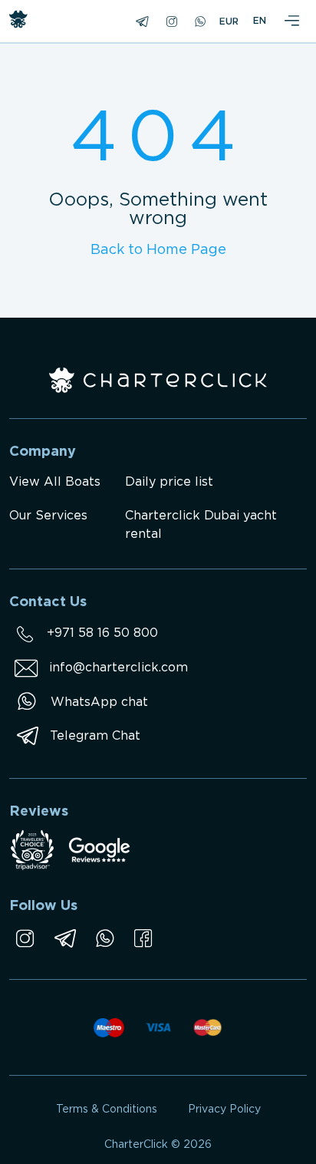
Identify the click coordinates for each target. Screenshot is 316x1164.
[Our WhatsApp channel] (105, 938)
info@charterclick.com (118, 668)
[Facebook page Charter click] (143, 938)
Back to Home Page (158, 250)
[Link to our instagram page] (25, 938)
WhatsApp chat (99, 702)
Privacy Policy (224, 1109)
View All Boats (54, 482)
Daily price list (169, 482)
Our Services (48, 516)
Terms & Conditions (106, 1109)
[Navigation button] (291, 21)
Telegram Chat (95, 736)
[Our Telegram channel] (65, 938)
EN (259, 21)
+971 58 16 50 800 (102, 633)
